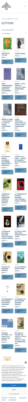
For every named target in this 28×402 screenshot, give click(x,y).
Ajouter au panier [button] (6, 61)
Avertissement (22, 397)
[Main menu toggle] (24, 6)
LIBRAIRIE (9, 19)
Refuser (14, 389)
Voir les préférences (14, 394)
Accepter (14, 385)
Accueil (4, 19)
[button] (25, 362)
